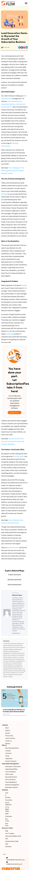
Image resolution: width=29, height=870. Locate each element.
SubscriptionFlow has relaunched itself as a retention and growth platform (13, 104)
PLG (25, 288)
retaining (10, 334)
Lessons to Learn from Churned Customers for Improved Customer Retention (12, 441)
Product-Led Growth (14, 574)
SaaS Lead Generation (14, 584)
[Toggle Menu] (26, 3)
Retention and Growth (14, 579)
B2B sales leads (18, 456)
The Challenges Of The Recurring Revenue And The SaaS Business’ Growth (12, 170)
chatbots (24, 285)
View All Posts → (16, 633)
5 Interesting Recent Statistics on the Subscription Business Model (14, 710)
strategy (4, 194)
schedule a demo (13, 547)
